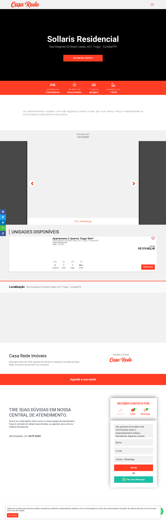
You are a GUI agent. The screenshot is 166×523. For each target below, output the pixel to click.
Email (132, 414)
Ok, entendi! (12, 515)
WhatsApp (145, 414)
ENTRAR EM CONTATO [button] (83, 58)
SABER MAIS (148, 267)
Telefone (120, 414)
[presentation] (32, 183)
